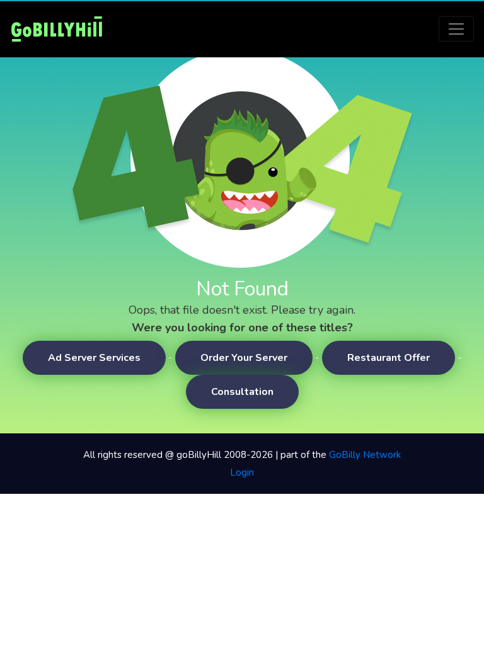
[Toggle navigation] (456, 29)
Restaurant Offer (388, 358)
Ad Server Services (94, 358)
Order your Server (243, 358)
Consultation (242, 392)
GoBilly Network (365, 454)
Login (242, 472)
